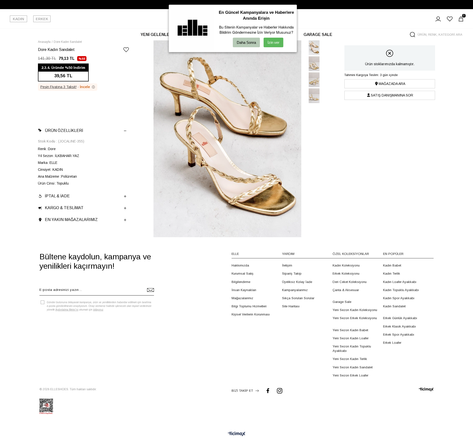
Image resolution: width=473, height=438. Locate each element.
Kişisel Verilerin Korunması (251, 314)
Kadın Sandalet (394, 306)
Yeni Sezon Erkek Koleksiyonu (355, 318)
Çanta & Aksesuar (346, 290)
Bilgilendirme (241, 282)
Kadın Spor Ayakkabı (398, 298)
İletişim (287, 265)
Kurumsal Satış (242, 273)
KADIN (18, 19)
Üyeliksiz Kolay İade (297, 282)
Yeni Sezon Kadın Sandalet (352, 367)
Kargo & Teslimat (64, 208)
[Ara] (412, 34)
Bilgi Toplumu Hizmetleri (249, 306)
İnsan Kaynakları (244, 290)
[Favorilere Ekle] (126, 50)
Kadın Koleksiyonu (346, 265)
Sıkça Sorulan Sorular (298, 298)
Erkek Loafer (392, 342)
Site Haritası (291, 306)
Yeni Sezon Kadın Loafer (351, 338)
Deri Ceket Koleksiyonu (350, 282)
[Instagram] (279, 391)
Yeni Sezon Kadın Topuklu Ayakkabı (352, 348)
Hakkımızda (240, 265)
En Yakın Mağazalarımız (71, 220)
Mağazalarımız (242, 298)
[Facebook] (268, 391)
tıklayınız (98, 309)
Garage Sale (342, 302)
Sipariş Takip (292, 273)
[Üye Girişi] (438, 18)
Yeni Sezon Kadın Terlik (350, 359)
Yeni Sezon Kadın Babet (350, 330)
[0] (461, 18)
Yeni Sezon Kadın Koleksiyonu (355, 310)
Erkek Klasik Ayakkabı (399, 326)
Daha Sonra (246, 42)
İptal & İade (57, 196)
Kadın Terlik (391, 273)
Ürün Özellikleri (64, 130)
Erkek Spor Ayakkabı (398, 334)
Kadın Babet (392, 265)
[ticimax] (426, 389)
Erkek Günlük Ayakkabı (400, 318)
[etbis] (46, 406)
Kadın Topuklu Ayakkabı (401, 290)
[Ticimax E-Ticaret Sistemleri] (236, 434)
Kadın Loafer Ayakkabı (399, 282)
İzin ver (273, 42)
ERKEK (42, 19)
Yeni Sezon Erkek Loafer (350, 375)
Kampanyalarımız (295, 290)
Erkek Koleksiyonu (346, 273)
